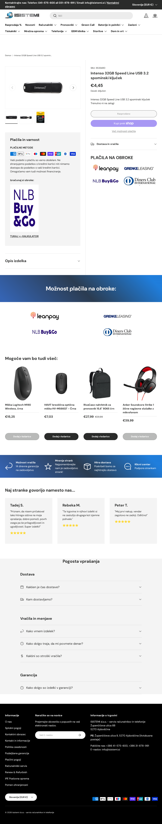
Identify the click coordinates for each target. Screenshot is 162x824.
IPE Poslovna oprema (17, 778)
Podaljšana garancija (17, 753)
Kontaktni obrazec (15, 734)
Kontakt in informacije (17, 740)
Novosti (30, 25)
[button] (155, 15)
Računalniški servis (16, 766)
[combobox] (91, 15)
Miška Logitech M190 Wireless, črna (18, 406)
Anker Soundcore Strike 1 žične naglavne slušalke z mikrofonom (138, 408)
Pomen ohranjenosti (16, 785)
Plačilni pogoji (13, 759)
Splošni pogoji (13, 728)
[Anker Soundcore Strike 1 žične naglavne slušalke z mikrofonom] (140, 383)
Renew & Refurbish (16, 772)
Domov (8, 55)
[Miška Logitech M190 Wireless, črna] (22, 383)
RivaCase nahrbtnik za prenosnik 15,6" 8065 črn (99, 406)
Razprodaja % (13, 25)
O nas (8, 721)
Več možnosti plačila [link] (124, 131)
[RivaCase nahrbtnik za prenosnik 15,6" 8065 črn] (101, 383)
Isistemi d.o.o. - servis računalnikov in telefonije (33, 812)
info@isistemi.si (111, 749)
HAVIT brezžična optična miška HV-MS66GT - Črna (60, 406)
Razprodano (123, 113)
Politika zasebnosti (16, 747)
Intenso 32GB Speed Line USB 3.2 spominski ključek (33, 55)
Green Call (87, 25)
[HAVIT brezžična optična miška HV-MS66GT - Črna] (61, 383)
